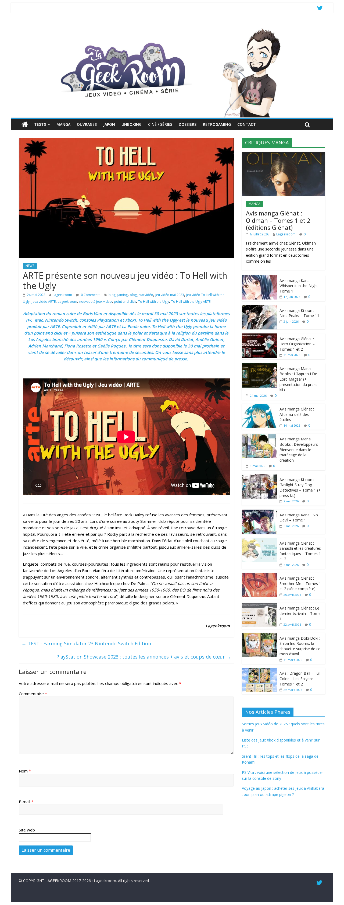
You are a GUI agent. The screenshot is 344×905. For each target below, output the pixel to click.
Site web (27, 830)
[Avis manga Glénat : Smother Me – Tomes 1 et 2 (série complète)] (259, 575)
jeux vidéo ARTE (44, 301)
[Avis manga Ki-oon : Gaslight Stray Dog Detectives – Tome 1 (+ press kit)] (259, 477)
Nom (25, 771)
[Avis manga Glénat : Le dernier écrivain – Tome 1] (259, 605)
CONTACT (246, 124)
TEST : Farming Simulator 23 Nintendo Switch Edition (86, 643)
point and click (125, 301)
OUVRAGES (87, 124)
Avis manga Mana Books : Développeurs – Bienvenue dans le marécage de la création (300, 449)
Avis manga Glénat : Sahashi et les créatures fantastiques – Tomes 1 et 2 (300, 551)
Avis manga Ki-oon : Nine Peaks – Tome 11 (299, 313)
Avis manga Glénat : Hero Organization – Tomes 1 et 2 (297, 344)
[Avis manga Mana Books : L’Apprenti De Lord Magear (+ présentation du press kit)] (259, 366)
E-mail (26, 801)
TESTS (40, 124)
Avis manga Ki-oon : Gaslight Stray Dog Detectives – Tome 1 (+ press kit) (300, 487)
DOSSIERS (187, 124)
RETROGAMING (217, 124)
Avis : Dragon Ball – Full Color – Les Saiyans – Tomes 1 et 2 (300, 678)
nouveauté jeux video (95, 301)
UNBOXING (131, 124)
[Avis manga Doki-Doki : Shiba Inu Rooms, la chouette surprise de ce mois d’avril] (259, 635)
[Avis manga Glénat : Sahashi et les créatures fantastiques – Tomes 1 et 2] (259, 540)
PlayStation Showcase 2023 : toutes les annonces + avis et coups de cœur (143, 656)
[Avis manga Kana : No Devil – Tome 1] (259, 512)
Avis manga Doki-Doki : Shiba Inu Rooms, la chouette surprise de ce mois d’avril (300, 646)
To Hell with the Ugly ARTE (190, 301)
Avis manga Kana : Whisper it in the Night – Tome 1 (300, 286)
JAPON (109, 124)
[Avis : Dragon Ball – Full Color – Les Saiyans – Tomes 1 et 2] (259, 670)
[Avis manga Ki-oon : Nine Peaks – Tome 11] (259, 308)
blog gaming (118, 295)
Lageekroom (62, 295)
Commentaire (33, 693)
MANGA (63, 124)
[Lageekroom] (172, 28)
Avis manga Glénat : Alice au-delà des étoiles (297, 414)
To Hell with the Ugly (153, 301)
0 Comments (90, 295)
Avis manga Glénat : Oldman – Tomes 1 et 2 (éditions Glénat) (278, 220)
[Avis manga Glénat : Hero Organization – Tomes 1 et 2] (259, 336)
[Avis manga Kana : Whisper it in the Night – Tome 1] (259, 278)
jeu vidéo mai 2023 (169, 295)
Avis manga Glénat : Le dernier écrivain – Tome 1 (300, 613)
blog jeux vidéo (141, 295)
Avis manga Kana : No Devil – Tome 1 (299, 517)
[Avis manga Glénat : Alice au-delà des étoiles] (259, 406)
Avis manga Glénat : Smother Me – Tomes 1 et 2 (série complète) (300, 583)
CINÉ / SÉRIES (160, 124)
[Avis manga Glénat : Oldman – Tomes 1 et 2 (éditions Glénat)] (283, 154)
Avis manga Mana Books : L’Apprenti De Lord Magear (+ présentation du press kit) (298, 379)
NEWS (30, 265)
